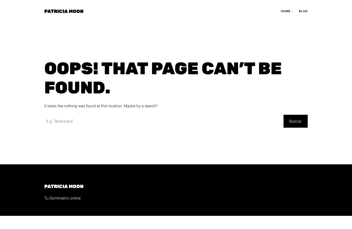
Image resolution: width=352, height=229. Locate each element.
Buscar (295, 121)
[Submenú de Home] (292, 11)
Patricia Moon (64, 11)
